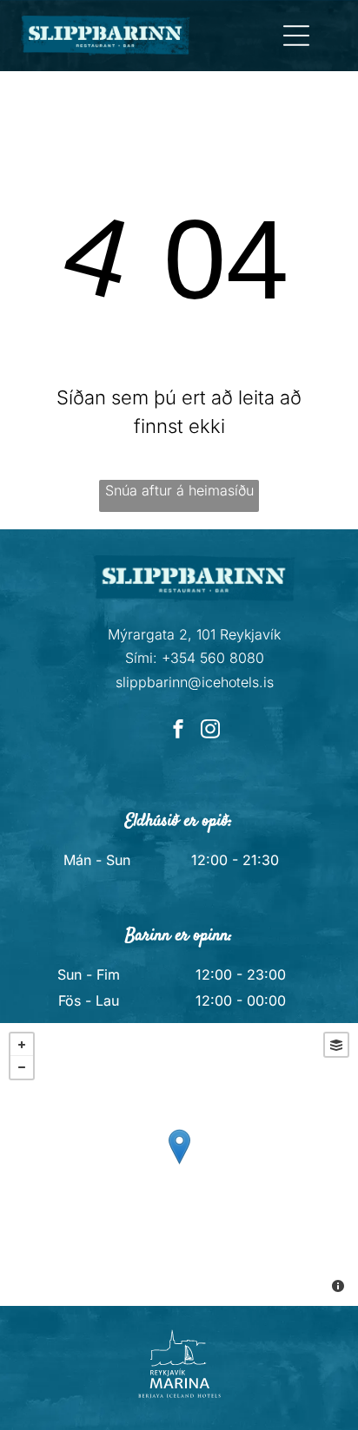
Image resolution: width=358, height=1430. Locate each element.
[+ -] (179, 1164)
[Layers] (336, 1044)
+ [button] (21, 1044)
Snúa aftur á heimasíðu (179, 490)
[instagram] (210, 731)
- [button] (21, 1067)
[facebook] (178, 731)
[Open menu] (296, 36)
